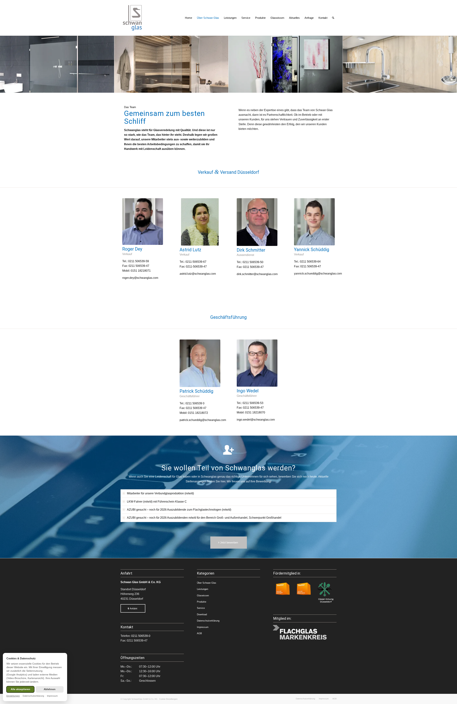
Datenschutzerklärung (208, 620)
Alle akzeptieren (20, 689)
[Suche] (333, 18)
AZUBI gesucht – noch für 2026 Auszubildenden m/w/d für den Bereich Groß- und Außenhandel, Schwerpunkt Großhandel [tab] (204, 517)
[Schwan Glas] (132, 18)
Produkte (201, 601)
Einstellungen (13, 696)
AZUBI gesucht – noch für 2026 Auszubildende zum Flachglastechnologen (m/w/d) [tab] (179, 509)
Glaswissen (203, 595)
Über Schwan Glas (206, 582)
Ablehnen (50, 689)
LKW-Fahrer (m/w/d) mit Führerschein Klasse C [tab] (157, 501)
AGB (199, 633)
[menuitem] (188, 18)
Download (202, 614)
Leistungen (202, 589)
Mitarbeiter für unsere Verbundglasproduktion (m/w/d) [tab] (160, 493)
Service (201, 608)
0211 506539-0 (140, 635)
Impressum (203, 627)
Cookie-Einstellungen (168, 699)
